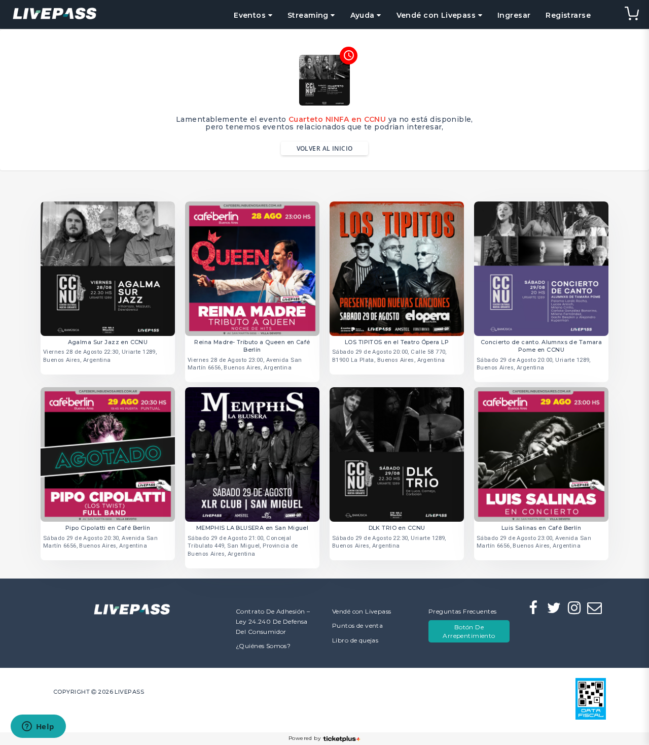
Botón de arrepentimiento (469, 631)
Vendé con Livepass (361, 611)
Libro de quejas (355, 640)
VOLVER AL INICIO (325, 148)
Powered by (304, 738)
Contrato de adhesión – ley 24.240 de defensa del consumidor (273, 621)
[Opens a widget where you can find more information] (38, 727)
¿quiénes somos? (263, 646)
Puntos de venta (357, 625)
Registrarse (568, 15)
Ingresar (513, 15)
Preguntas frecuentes (462, 611)
